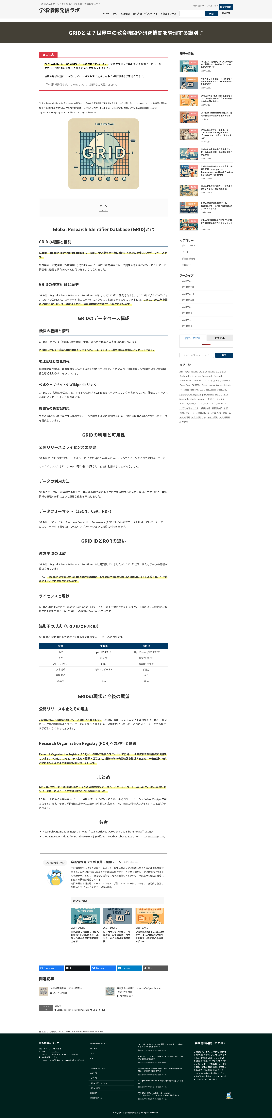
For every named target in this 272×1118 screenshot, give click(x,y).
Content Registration (190, 375)
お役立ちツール (96, 1098)
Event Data (184, 385)
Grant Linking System (212, 385)
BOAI (187, 371)
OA (201, 389)
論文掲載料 (224, 417)
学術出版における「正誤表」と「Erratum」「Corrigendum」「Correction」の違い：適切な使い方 (216, 134)
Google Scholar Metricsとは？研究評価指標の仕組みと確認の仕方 (216, 114)
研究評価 (211, 412)
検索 (211, 13)
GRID (95, 1009)
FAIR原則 (196, 385)
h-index (228, 385)
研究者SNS (201, 412)
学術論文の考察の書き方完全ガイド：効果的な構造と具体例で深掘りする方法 (216, 152)
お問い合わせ (198, 5)
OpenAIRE (222, 389)
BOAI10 (194, 371)
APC (181, 371)
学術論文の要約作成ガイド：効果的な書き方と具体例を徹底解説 (216, 187)
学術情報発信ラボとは (98, 1043)
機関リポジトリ (186, 412)
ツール (185, 252)
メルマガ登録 (95, 1088)
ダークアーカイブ (217, 403)
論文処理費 (184, 417)
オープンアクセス (187, 403)
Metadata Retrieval (189, 389)
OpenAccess (210, 389)
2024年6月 (187, 326)
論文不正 (227, 412)
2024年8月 (187, 313)
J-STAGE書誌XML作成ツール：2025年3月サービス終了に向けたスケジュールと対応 (216, 206)
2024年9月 (187, 306)
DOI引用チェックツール (219, 380)
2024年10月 (188, 300)
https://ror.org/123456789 (146, 652)
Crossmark (207, 375)
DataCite (197, 380)
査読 (226, 408)
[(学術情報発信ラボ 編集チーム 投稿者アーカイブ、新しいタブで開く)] (55, 885)
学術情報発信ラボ (59, 10)
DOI (204, 380)
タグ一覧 (93, 1048)
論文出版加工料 (198, 417)
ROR (103, 1009)
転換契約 (183, 421)
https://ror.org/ (147, 663)
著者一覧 (93, 1073)
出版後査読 (205, 408)
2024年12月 (188, 287)
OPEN (103, 210)
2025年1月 (187, 280)
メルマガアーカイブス (98, 1083)
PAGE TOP (263, 1082)
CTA (91, 1058)
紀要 (219, 412)
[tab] (192, 338)
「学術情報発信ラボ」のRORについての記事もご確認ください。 (81, 84)
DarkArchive (185, 380)
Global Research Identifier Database (73, 1009)
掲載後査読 (217, 408)
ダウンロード (188, 245)
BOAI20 (211, 371)
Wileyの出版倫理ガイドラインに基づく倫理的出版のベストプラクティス (216, 223)
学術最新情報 (188, 258)
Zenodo (200, 398)
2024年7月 (187, 319)
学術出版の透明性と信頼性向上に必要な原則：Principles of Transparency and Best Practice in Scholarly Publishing (217, 170)
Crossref (218, 375)
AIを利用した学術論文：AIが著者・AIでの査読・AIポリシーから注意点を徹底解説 (116, 936)
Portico (218, 394)
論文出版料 (213, 417)
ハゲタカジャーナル (188, 408)
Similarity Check (187, 398)
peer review (208, 394)
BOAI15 (203, 371)
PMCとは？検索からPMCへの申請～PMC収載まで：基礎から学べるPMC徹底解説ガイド (85, 936)
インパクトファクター (216, 398)
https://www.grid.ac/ (153, 836)
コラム (92, 1053)
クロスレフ (202, 403)
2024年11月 (188, 293)
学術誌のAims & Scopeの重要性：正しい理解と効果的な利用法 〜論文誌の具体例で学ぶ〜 (149, 936)
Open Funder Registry (190, 394)
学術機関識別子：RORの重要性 (66, 988)
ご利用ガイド (212, 5)
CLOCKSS (221, 371)
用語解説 (58, 1006)
